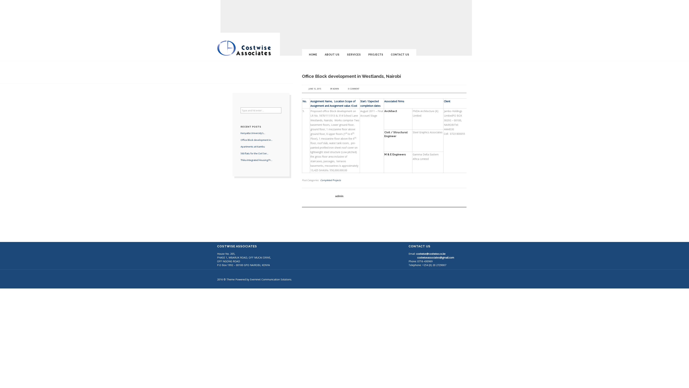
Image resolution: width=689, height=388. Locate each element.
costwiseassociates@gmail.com (435, 257)
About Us (332, 54)
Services (354, 54)
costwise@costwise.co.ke (431, 253)
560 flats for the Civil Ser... (254, 153)
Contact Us (400, 54)
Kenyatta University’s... (253, 133)
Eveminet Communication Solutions (270, 279)
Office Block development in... (257, 140)
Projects (375, 54)
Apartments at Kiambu (253, 146)
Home (313, 54)
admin (336, 88)
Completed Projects (330, 180)
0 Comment (353, 88)
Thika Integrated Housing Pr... (256, 160)
